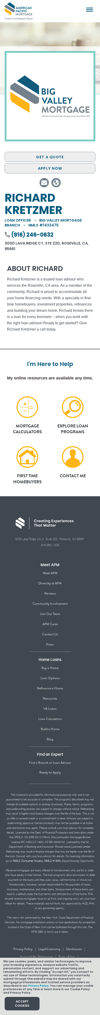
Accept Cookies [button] (22, 1003)
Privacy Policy (23, 949)
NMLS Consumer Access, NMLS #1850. (37, 860)
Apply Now (50, 168)
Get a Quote (50, 157)
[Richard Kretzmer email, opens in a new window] (44, 182)
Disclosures (74, 949)
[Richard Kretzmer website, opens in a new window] (56, 182)
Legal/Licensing (49, 949)
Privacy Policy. (38, 986)
